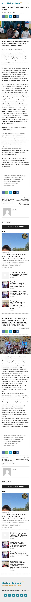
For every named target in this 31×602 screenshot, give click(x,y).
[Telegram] (10, 16)
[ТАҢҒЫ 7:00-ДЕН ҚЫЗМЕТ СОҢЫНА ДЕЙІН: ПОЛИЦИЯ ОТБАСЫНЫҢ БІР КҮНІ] (5, 275)
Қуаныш (14, 209)
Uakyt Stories (4, 252)
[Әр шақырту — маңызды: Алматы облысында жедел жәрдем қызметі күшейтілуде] (5, 294)
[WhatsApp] (6, 16)
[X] (14, 16)
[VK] (17, 16)
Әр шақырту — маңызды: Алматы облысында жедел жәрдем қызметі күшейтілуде (19, 293)
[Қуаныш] (7, 212)
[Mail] (13, 595)
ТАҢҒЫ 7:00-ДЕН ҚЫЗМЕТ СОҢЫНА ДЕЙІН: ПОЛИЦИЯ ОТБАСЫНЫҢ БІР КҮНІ (19, 274)
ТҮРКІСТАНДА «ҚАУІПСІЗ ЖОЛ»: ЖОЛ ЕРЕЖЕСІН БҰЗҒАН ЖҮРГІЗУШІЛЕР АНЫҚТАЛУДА (14, 256)
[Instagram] (9, 595)
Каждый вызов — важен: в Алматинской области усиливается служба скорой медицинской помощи (18, 284)
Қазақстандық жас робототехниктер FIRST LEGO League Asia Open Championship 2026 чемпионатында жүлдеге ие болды (19, 304)
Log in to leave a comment (15, 226)
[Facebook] (3, 16)
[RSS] (17, 595)
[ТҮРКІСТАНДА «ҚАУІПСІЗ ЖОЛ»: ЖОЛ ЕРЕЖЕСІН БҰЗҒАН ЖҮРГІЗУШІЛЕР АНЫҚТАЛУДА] (15, 242)
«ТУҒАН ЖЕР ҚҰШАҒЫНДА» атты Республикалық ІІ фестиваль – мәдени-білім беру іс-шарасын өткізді (8, 201)
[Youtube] (25, 595)
